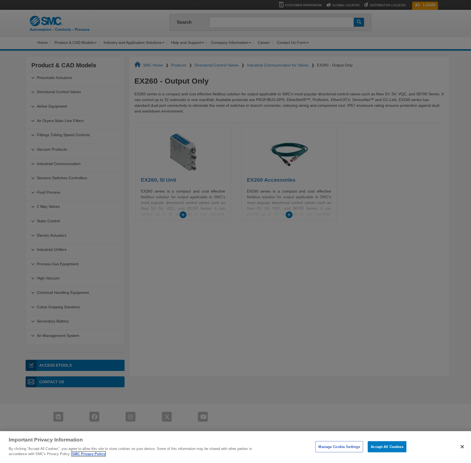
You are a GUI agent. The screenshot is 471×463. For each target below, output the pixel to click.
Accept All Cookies (387, 446)
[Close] (462, 447)
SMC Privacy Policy (88, 454)
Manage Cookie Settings (339, 446)
